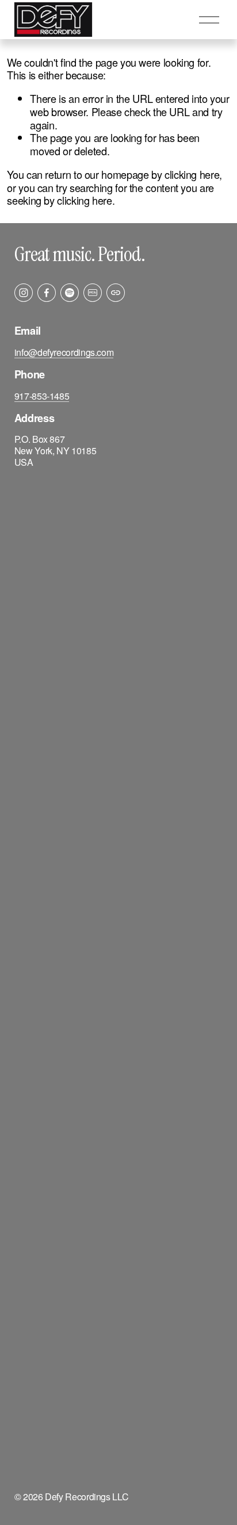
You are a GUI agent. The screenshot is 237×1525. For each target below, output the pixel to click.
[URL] (115, 292)
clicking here (192, 174)
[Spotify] (69, 292)
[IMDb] (92, 292)
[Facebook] (46, 292)
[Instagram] (23, 292)
